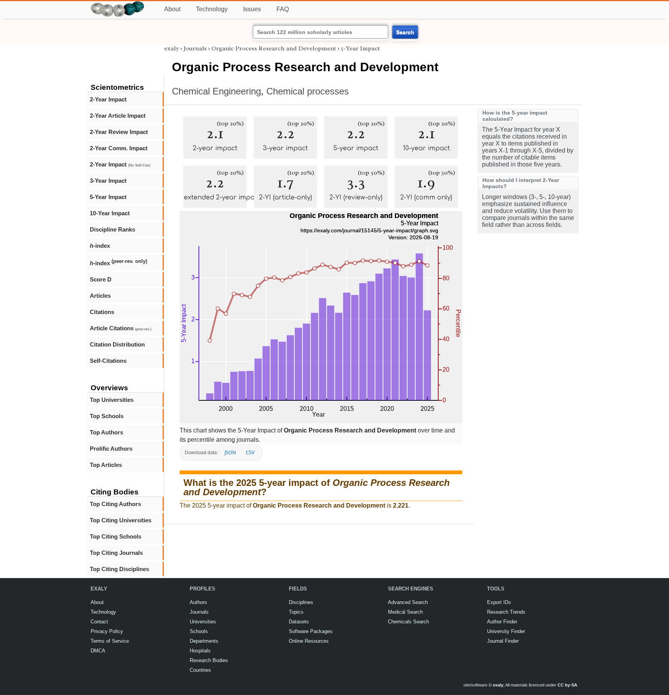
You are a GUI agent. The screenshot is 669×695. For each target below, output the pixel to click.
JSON (230, 452)
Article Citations (120, 328)
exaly (171, 48)
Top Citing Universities (120, 520)
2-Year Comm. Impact (119, 148)
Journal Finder (503, 641)
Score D (101, 279)
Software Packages (311, 631)
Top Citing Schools (115, 536)
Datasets (299, 622)
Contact (99, 622)
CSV (250, 452)
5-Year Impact (108, 197)
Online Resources (309, 641)
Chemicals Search (408, 622)
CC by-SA (567, 685)
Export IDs (499, 602)
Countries (200, 670)
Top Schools (107, 416)
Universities (203, 622)
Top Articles (106, 465)
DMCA (98, 651)
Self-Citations (108, 360)
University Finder (506, 631)
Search (405, 32)
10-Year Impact (110, 213)
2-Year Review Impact (119, 132)
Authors (198, 602)
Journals (195, 48)
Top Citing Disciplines (119, 569)
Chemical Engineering (216, 91)
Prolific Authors (111, 448)
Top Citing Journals (116, 552)
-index (100, 245)
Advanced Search (408, 602)
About (172, 9)
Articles (100, 295)
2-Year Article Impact (118, 115)
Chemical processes (307, 91)
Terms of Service (110, 641)
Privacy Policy (107, 631)
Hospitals (200, 651)
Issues (252, 9)
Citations (102, 312)
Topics (296, 612)
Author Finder (502, 622)
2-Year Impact (108, 99)
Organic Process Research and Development (273, 48)
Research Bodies (209, 660)
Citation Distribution (117, 344)
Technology (212, 9)
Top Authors (106, 432)
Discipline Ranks (112, 229)
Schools (199, 631)
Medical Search (405, 612)
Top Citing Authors (115, 504)
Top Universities (112, 399)
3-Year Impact (108, 180)
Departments (204, 641)
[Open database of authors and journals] (118, 4)
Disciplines (301, 602)
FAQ (282, 9)
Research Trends (506, 612)
